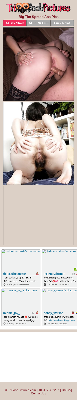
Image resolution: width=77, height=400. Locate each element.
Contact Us (38, 393)
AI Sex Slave (15, 23)
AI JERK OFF (39, 23)
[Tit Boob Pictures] (38, 8)
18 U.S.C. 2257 (48, 390)
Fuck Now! (62, 23)
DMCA (66, 390)
